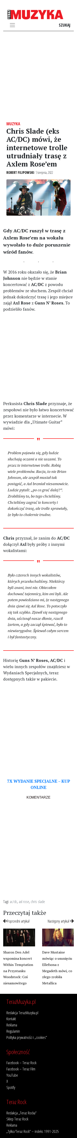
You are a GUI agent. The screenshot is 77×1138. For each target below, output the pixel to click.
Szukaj (64, 25)
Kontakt (11, 1018)
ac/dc (13, 901)
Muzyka (13, 124)
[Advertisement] (38, 76)
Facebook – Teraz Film (20, 1069)
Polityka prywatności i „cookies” (26, 1037)
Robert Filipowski (20, 172)
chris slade (38, 901)
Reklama (11, 1025)
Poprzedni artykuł (18, 921)
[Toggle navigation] (12, 25)
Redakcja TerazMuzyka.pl (22, 1012)
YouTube (12, 1075)
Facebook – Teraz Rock (21, 1062)
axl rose (24, 901)
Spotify (10, 1087)
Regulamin (13, 1031)
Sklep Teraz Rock (17, 1119)
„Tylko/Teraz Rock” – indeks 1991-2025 (32, 1131)
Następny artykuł (59, 921)
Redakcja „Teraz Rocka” (21, 1113)
